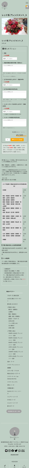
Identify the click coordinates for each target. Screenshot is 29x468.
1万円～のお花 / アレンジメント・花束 (16, 348)
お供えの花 (11, 321)
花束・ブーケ (10, 361)
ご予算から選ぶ (11, 331)
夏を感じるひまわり (12, 304)
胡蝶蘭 (9, 368)
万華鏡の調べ (10, 388)
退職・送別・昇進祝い (14, 316)
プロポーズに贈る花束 (13, 295)
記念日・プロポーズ (14, 318)
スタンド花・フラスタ (13, 370)
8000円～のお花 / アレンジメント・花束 (15, 344)
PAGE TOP (24, 467)
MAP (14, 467)
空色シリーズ (10, 385)
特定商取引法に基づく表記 (14, 411)
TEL (4, 467)
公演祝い (11, 312)
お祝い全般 (11, 328)
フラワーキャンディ (12, 382)
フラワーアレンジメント (13, 364)
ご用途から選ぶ (11, 307)
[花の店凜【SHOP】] (5, 8)
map (26, 442)
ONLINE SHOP (14, 454)
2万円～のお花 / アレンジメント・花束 (16, 357)
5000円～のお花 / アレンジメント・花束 (15, 339)
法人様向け (11, 325)
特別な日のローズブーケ (13, 373)
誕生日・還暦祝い (13, 309)
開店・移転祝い (13, 314)
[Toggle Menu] (27, 3)
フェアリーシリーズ (12, 396)
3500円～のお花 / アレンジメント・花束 (15, 334)
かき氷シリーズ (11, 399)
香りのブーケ (10, 406)
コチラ (23, 279)
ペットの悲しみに (13, 323)
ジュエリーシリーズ (12, 403)
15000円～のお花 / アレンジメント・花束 (16, 353)
